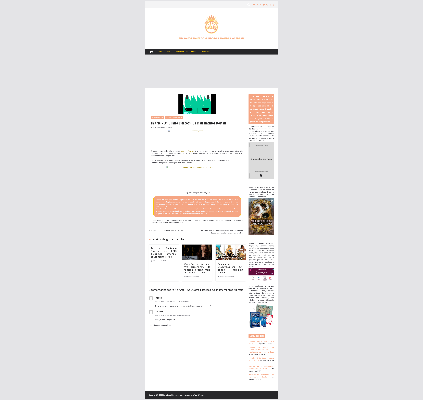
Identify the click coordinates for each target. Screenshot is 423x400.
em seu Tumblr (187, 151)
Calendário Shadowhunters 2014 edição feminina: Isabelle (230, 268)
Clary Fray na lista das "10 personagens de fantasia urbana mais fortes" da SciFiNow (197, 268)
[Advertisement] (211, 71)
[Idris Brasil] (151, 52)
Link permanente (183, 302)
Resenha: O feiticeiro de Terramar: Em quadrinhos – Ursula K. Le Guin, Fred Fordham (261, 349)
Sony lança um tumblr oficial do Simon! (167, 230)
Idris (168, 52)
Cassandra (180, 52)
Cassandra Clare (157, 118)
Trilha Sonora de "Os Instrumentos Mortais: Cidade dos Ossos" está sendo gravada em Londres (221, 232)
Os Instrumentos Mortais (174, 118)
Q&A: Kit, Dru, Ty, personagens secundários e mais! (261, 367)
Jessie (159, 297)
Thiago (170, 127)
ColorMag (186, 395)
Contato (206, 52)
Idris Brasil (167, 395)
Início (160, 52)
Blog (193, 52)
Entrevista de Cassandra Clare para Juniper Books (261, 376)
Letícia (159, 311)
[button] (171, 51)
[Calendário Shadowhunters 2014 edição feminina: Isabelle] (231, 246)
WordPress (198, 395)
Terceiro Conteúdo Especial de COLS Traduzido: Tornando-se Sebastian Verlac (164, 252)
